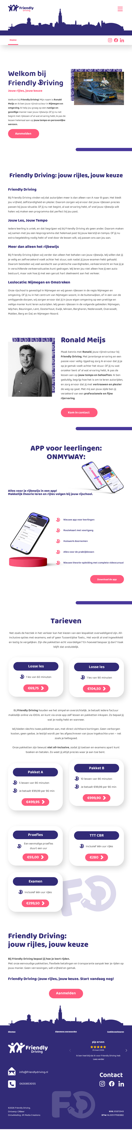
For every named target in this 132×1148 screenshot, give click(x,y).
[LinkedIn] (122, 40)
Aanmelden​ (23, 134)
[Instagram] (102, 1083)
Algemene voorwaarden (66, 1032)
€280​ (94, 857)
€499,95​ (33, 802)
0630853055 (27, 1084)
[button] (126, 1050)
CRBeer (21, 1112)
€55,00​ (33, 857)
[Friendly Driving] (20, 8)
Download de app (107, 580)
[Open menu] (120, 9)
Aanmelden (66, 994)
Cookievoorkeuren (115, 1032)
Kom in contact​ (79, 413)
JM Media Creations (31, 1115)
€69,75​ (34, 688)
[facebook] (111, 1083)
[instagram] (110, 40)
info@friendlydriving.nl (33, 1073)
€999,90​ (94, 798)
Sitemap (11, 1032)
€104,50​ (94, 688)
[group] (98, 1051)
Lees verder (98, 1060)
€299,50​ (33, 903)
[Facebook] (116, 40)
